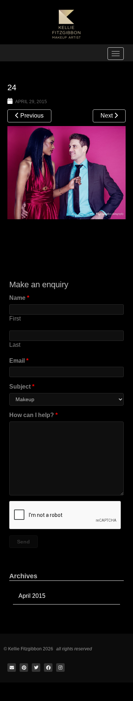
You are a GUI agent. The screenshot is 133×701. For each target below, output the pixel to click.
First (15, 318)
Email (18, 361)
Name (19, 298)
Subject (21, 386)
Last (14, 345)
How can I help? (33, 415)
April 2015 (31, 596)
